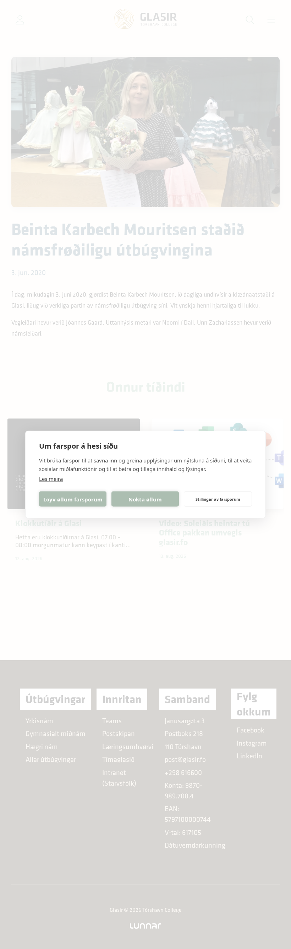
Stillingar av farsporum (218, 498)
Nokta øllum (145, 498)
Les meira (51, 478)
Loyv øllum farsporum (73, 498)
